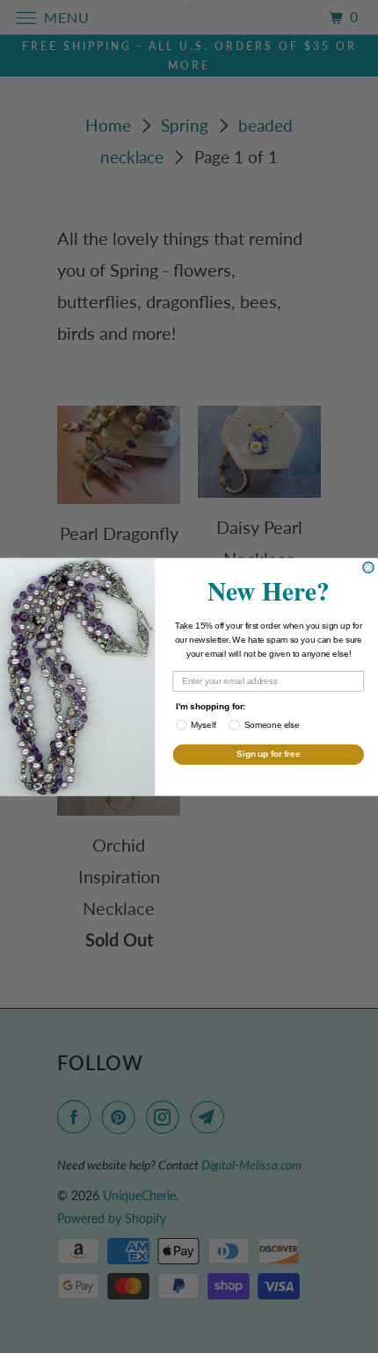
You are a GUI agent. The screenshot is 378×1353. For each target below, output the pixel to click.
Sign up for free (268, 753)
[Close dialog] (368, 567)
